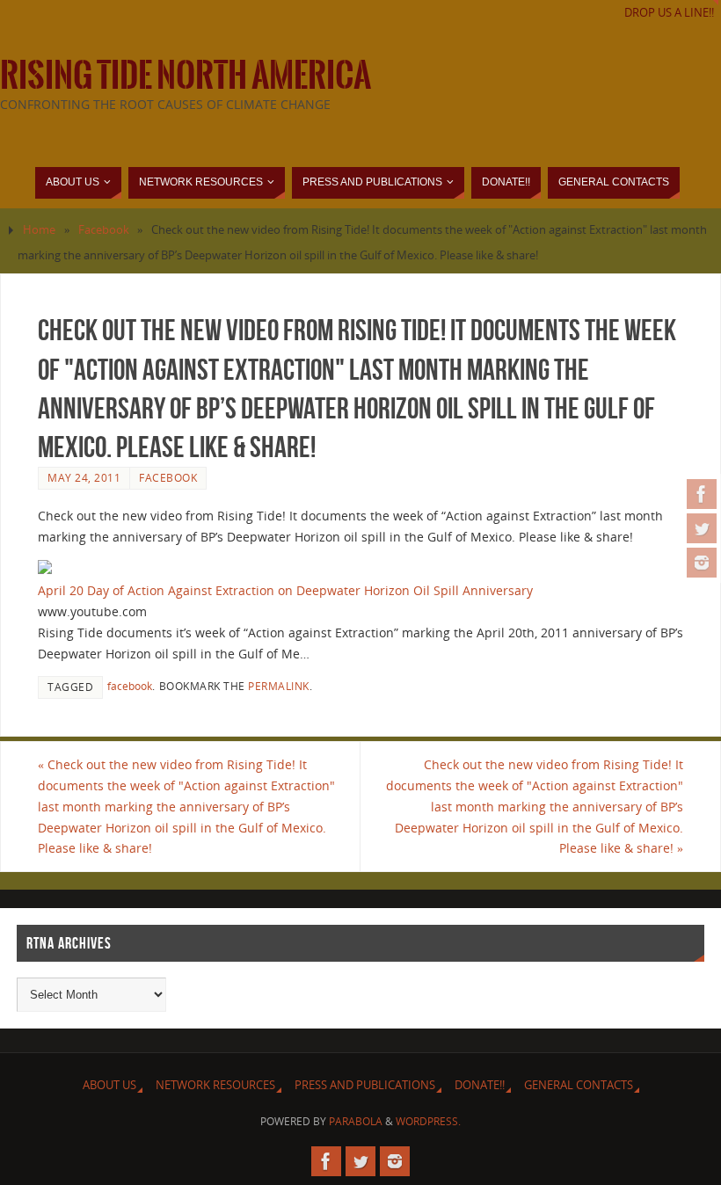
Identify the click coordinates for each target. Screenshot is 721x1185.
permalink (279, 686)
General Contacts (578, 1085)
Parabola (355, 1121)
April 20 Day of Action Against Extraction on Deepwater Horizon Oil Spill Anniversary (285, 590)
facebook (129, 686)
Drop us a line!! (669, 12)
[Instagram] (702, 563)
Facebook (103, 229)
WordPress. (428, 1121)
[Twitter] (702, 528)
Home (39, 229)
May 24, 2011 (83, 477)
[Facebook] (702, 494)
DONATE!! (480, 1085)
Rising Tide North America (185, 76)
